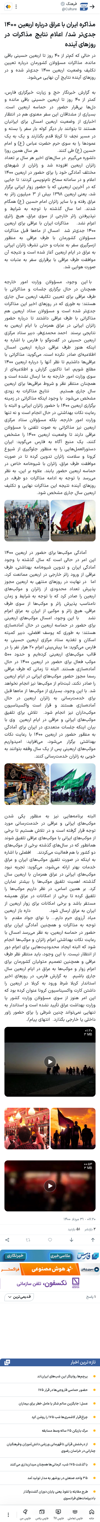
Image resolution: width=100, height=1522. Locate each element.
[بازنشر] (28, 1240)
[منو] (16, 6)
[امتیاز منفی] (71, 1240)
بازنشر (90, 1229)
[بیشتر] (8, 1515)
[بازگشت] (92, 6)
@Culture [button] (69, 9)
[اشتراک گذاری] (7, 1240)
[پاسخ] (50, 1240)
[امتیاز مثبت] (93, 1240)
